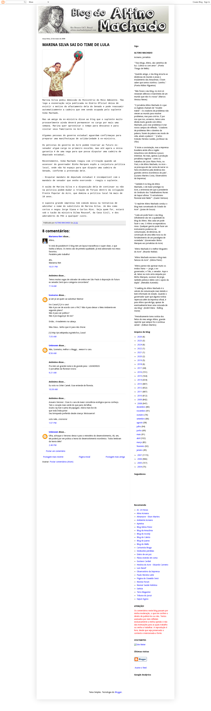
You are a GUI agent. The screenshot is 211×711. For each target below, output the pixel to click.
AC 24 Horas (142, 510)
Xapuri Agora (142, 599)
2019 (140, 360)
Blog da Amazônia (145, 530)
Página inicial (84, 457)
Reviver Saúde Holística (147, 585)
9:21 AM (52, 373)
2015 (140, 376)
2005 (140, 463)
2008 (140, 403)
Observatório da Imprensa (148, 571)
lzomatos (53, 295)
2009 (140, 399)
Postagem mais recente (53, 457)
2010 (140, 396)
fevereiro (141, 446)
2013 (140, 384)
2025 (140, 340)
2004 (140, 467)
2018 (140, 364)
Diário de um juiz (144, 554)
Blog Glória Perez (144, 527)
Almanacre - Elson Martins (148, 517)
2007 (140, 455)
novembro (141, 411)
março (140, 442)
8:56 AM (52, 353)
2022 (140, 348)
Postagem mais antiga (115, 457)
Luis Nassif (141, 568)
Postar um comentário (55, 451)
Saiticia (140, 588)
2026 (140, 337)
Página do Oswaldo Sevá (147, 578)
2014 (140, 380)
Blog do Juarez (143, 541)
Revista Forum (143, 582)
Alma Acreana (143, 513)
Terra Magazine (143, 592)
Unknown (53, 345)
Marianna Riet (56, 236)
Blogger (118, 692)
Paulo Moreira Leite (145, 575)
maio (139, 434)
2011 (140, 392)
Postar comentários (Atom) (61, 462)
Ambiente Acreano (145, 520)
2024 (140, 344)
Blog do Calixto (143, 537)
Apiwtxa (140, 523)
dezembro (141, 407)
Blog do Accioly (143, 534)
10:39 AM (53, 389)
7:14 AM (52, 286)
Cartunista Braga (144, 547)
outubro (140, 415)
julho (139, 426)
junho (139, 430)
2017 (140, 368)
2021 (140, 352)
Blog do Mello (143, 544)
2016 (140, 372)
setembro (141, 419)
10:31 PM (53, 267)
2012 (140, 388)
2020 (140, 356)
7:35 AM (52, 336)
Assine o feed (140, 668)
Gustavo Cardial (144, 561)
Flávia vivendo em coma (147, 558)
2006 (140, 459)
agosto (140, 422)
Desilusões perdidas (145, 551)
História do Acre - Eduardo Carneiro (152, 565)
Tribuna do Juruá (144, 595)
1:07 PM (52, 423)
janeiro (140, 450)
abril (139, 438)
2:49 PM (52, 445)
